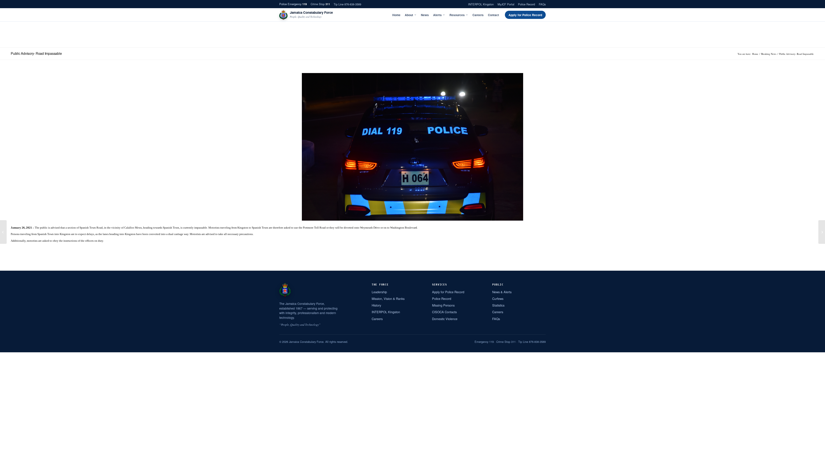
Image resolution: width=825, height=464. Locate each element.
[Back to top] (816, 459)
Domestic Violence (444, 318)
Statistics (498, 305)
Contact (493, 15)
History (376, 305)
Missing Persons (443, 305)
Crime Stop (320, 4)
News (425, 15)
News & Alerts (502, 292)
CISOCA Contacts (444, 312)
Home (396, 15)
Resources (457, 15)
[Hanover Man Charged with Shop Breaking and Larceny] (3, 232)
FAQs (542, 4)
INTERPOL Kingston (481, 4)
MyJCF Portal (506, 4)
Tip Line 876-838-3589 (347, 4)
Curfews (497, 298)
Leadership (379, 292)
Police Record (526, 4)
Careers (478, 15)
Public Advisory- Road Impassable (36, 53)
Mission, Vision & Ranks (388, 298)
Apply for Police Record (525, 15)
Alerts (437, 15)
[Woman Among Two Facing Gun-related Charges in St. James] (821, 232)
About (409, 15)
